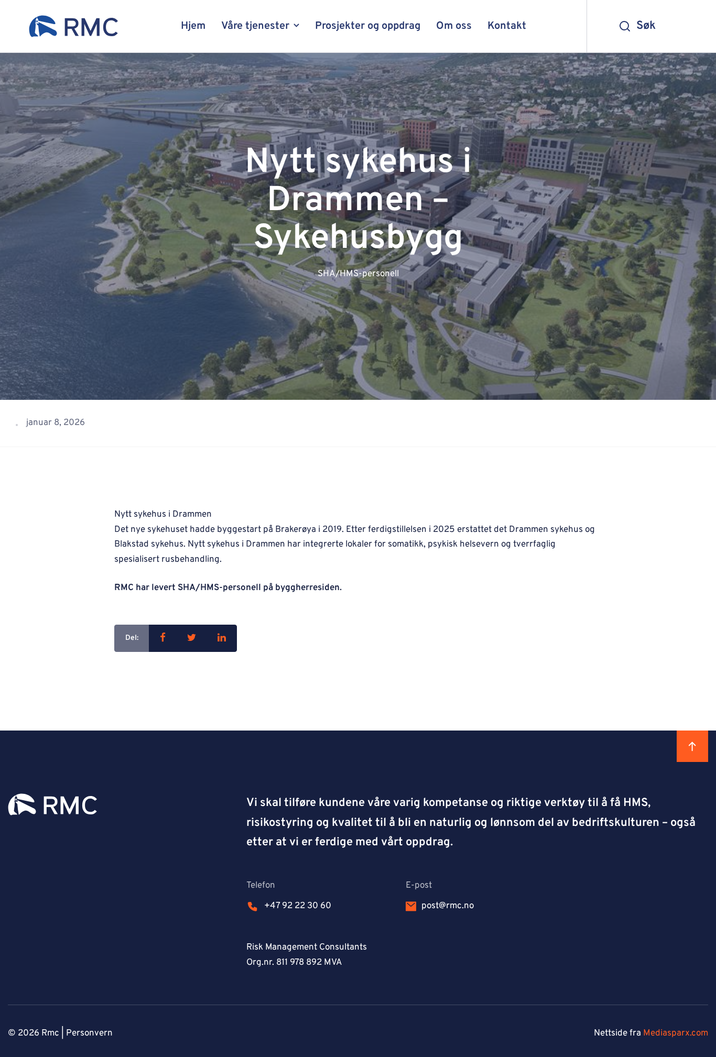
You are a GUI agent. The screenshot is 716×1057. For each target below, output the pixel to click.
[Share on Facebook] (163, 638)
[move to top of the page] (692, 746)
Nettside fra (651, 1033)
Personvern (89, 1033)
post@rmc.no (447, 906)
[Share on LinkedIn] (222, 638)
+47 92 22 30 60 (297, 906)
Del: (131, 638)
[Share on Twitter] (191, 638)
